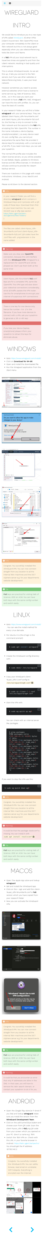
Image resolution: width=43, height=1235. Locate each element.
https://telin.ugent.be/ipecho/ (26, 1143)
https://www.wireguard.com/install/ (26, 358)
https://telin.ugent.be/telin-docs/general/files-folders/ (15, 215)
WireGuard (18, 38)
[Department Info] (11, 1229)
